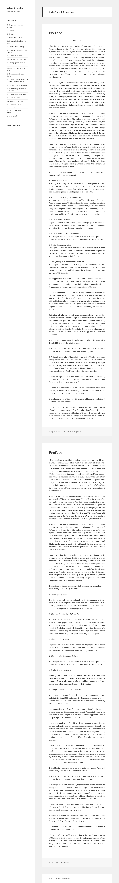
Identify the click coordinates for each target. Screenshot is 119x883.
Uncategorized (12, 116)
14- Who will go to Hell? (15, 101)
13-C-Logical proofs (13, 98)
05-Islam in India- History (15, 47)
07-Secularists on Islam (14, 56)
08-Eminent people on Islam (16, 59)
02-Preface (10, 34)
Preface (55, 33)
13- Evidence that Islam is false (17, 85)
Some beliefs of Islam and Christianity (69, 577)
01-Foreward (11, 31)
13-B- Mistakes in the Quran (16, 94)
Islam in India (15, 8)
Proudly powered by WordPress (59, 878)
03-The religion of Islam (15, 38)
